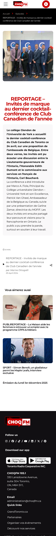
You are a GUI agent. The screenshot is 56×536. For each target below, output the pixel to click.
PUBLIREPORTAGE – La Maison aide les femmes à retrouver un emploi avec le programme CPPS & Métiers (26, 327)
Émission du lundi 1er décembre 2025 (25, 382)
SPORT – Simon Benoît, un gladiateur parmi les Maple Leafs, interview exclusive (25, 370)
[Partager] (51, 265)
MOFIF (36, 209)
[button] (6, 4)
